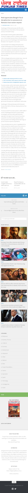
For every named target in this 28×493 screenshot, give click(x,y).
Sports (3, 377)
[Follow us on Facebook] (23, 195)
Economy (4, 346)
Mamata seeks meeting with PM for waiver (12, 78)
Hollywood (4, 353)
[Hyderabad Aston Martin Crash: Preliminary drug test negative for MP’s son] (14, 254)
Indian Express (8, 169)
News (2, 13)
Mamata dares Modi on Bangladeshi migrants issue (14, 82)
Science (4, 370)
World (3, 387)
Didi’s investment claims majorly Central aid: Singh (14, 80)
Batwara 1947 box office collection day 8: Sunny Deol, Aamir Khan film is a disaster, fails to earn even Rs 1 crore (14, 285)
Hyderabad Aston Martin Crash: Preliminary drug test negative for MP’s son (13, 264)
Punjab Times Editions (7, 367)
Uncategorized (5, 384)
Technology (5, 380)
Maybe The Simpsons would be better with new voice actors (19, 183)
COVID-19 (4, 343)
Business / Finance (6, 339)
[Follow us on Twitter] (26, 195)
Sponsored (4, 374)
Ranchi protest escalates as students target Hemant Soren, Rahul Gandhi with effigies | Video (13, 306)
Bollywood (4, 336)
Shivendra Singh (6, 25)
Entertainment (5, 350)
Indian (3, 357)
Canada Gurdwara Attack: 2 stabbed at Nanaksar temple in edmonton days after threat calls (13, 326)
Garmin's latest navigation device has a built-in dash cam (6, 183)
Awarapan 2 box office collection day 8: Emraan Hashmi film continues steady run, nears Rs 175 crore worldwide (12, 244)
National (4, 360)
